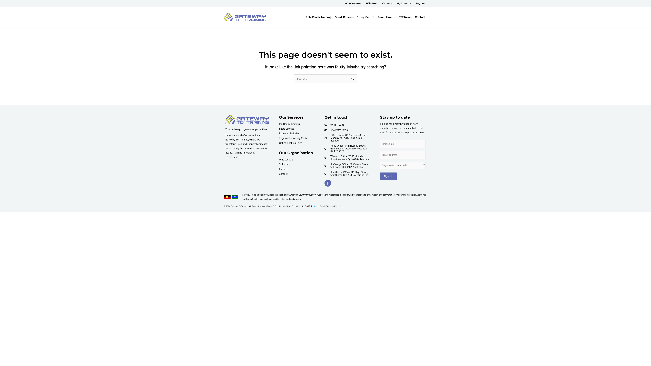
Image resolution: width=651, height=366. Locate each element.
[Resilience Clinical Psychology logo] (247, 119)
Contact (283, 173)
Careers (283, 169)
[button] (393, 17)
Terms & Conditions (275, 206)
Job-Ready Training (289, 124)
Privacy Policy (291, 206)
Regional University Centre (293, 138)
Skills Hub (284, 164)
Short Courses (286, 128)
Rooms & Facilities (289, 133)
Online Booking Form (290, 142)
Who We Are (286, 159)
